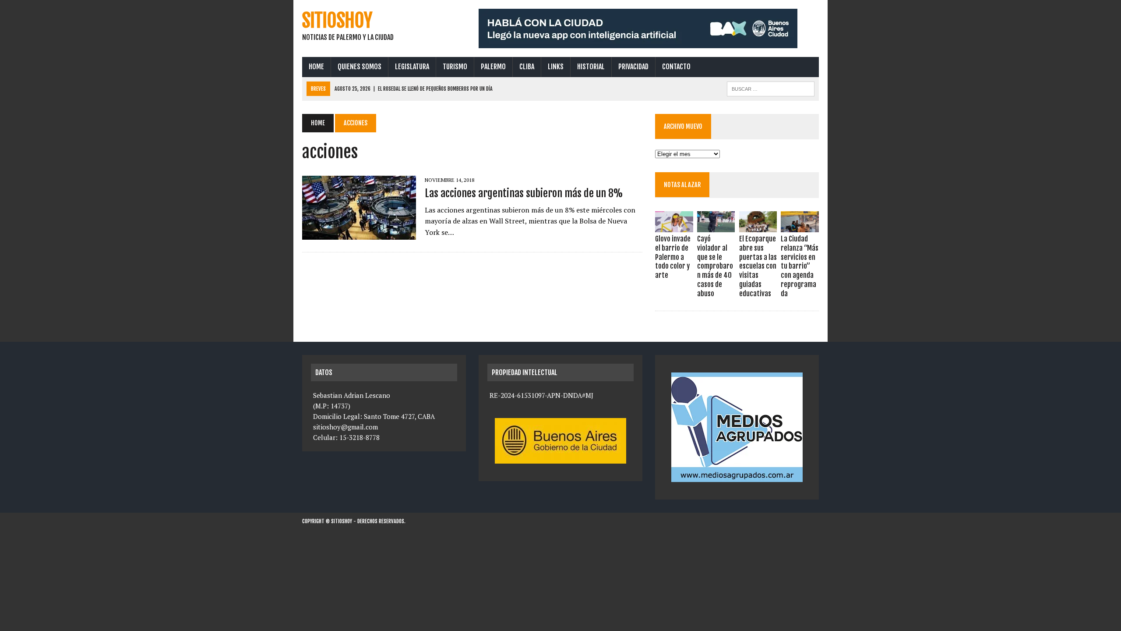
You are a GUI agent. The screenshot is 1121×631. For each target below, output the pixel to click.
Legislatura (412, 66)
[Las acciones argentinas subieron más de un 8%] (359, 234)
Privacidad (633, 66)
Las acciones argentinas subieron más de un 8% (524, 193)
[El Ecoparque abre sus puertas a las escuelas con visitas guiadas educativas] (758, 226)
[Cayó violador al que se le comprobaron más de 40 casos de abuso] (716, 226)
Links (556, 66)
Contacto (676, 66)
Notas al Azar (682, 184)
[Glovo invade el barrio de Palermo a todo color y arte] (674, 226)
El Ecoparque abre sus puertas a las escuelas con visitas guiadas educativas (758, 266)
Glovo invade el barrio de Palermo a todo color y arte (673, 257)
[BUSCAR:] (770, 88)
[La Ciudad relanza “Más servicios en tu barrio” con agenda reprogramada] (799, 226)
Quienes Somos (359, 66)
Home (316, 66)
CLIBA (526, 66)
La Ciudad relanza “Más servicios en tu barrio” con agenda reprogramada (799, 266)
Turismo (455, 66)
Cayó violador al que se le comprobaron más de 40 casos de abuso (715, 266)
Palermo (493, 66)
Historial (591, 66)
